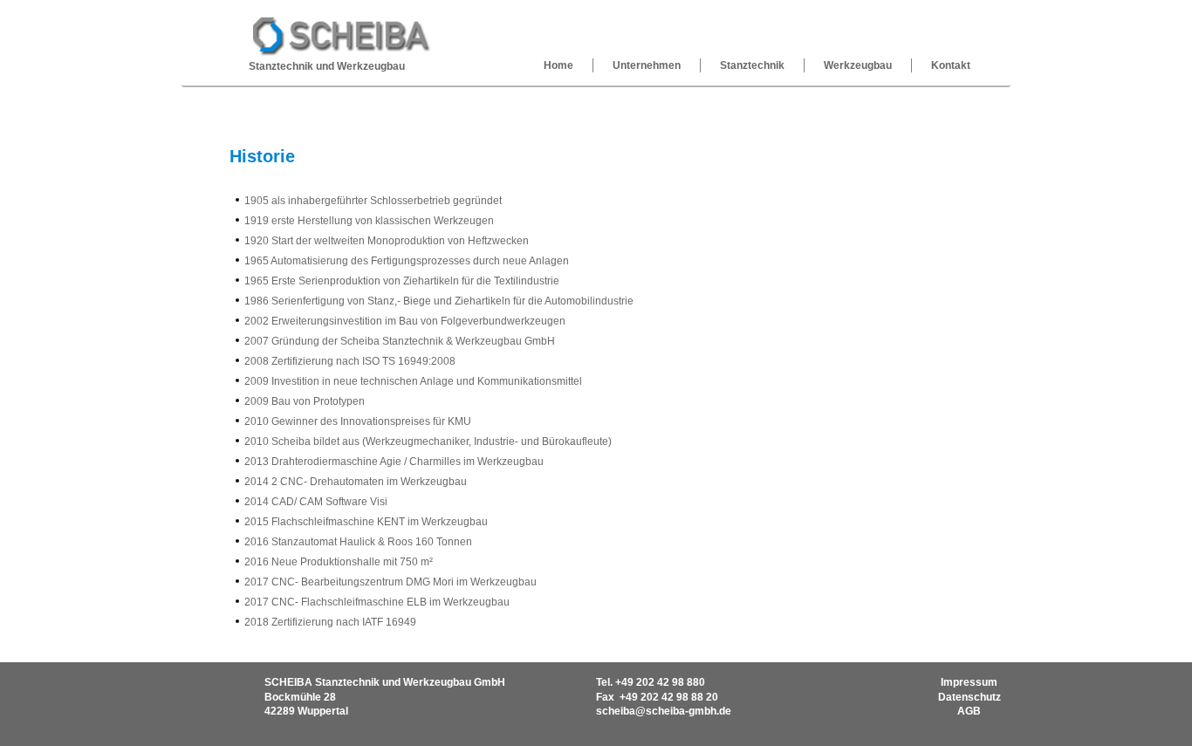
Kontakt (950, 65)
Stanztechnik (752, 65)
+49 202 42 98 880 (660, 682)
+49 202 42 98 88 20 (669, 697)
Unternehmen (647, 65)
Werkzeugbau (858, 65)
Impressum (969, 682)
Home (558, 65)
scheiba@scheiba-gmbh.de (663, 711)
